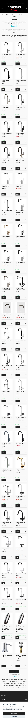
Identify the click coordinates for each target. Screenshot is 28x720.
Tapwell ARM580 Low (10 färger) (6, 185)
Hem (3, 14)
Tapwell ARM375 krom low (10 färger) (21, 106)
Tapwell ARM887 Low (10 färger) (20, 211)
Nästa (14, 671)
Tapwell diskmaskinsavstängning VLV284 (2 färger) (21, 656)
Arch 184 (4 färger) (20, 443)
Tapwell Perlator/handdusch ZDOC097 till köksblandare (21, 627)
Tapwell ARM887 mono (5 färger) (6, 237)
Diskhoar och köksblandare (11, 14)
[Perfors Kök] (14, 8)
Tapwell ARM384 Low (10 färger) (20, 134)
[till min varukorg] (26, 8)
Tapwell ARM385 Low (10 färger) (6, 159)
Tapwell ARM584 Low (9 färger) (20, 185)
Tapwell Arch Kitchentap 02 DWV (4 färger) (7, 470)
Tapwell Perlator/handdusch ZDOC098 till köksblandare (7, 627)
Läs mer (3, 63)
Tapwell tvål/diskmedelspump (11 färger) (7, 655)
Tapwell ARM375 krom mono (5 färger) (6, 107)
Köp (3, 89)
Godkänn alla (14, 713)
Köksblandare (21, 14)
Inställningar (14, 716)
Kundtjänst (3, 695)
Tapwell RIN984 (19, 548)
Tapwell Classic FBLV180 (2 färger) (20, 289)
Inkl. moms (13, 1)
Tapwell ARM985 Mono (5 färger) (6, 289)
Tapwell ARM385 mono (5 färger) (20, 159)
